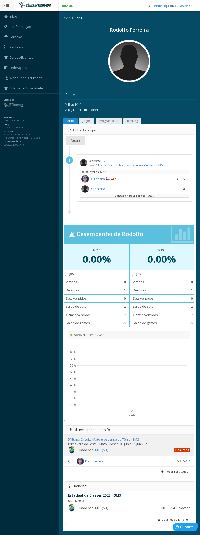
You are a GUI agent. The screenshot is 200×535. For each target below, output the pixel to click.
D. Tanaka (97, 179)
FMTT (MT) (101, 450)
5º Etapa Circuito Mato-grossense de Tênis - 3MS (130, 165)
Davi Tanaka (94, 461)
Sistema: (9, 99)
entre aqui (162, 5)
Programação (108, 121)
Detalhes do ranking (174, 519)
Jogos (86, 121)
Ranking (132, 121)
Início (66, 18)
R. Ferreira (97, 189)
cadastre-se (184, 5)
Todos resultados (176, 471)
